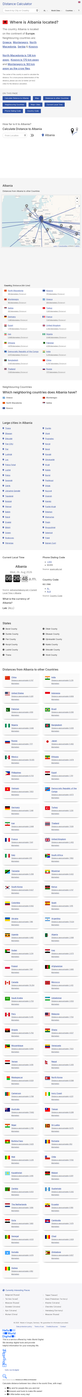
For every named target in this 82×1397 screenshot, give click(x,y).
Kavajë (48, 454)
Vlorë (47, 433)
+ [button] (77, 198)
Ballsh (7, 512)
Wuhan (11, 1314)
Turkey (49, 308)
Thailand (11, 369)
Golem (8, 533)
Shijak (47, 486)
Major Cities (35, 104)
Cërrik (7, 486)
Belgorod (12, 1295)
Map (37, 98)
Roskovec (9, 538)
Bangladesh (13, 360)
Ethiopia (11, 343)
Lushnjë (8, 454)
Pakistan (50, 343)
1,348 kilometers (18, 320)
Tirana (8, 428)
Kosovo (33, 46)
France (49, 317)
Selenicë (49, 533)
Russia (49, 369)
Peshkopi (49, 480)
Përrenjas (9, 543)
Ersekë (8, 522)
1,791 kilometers (17, 329)
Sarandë (8, 480)
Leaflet (55, 246)
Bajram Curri (50, 543)
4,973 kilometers (18, 355)
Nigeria (49, 334)
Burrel (47, 475)
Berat (47, 449)
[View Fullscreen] (77, 206)
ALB (49, 591)
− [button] (77, 201)
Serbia (22, 46)
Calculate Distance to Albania (17, 98)
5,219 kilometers (56, 355)
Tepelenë (9, 496)
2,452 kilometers (56, 329)
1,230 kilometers (56, 311)
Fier (6, 449)
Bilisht (7, 527)
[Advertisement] (61, 42)
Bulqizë (8, 501)
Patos (7, 475)
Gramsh (48, 496)
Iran (9, 334)
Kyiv (11, 1310)
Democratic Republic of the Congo (23, 351)
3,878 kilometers (18, 346)
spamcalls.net (56, 569)
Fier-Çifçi (9, 444)
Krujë (47, 465)
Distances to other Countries (57, 98)
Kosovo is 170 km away (25, 59)
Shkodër (8, 439)
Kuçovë (48, 491)
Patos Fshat (10, 465)
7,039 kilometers (18, 372)
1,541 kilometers (56, 320)
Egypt (10, 325)
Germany (12, 317)
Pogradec (49, 439)
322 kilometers (17, 311)
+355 (49, 562)
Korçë (47, 444)
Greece (7, 42)
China (48, 360)
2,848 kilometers (18, 337)
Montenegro (20, 42)
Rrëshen (48, 512)
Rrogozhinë (50, 527)
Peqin (47, 522)
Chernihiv (53, 1307)
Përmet (8, 506)
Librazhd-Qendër (12, 491)
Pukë (47, 538)
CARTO (77, 246)
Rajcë (7, 517)
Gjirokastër (50, 459)
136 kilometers (17, 294)
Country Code (33, 111)
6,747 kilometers (56, 363)
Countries (69, 11)
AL (45, 11)
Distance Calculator (17, 4)
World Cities (55, 11)
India (48, 351)
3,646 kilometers (56, 337)
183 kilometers (17, 303)
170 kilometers (55, 294)
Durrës (48, 428)
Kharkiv (52, 1303)
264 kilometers (55, 303)
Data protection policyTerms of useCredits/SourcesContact (41, 1326)
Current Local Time (54, 104)
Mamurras (49, 517)
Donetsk (12, 1307)
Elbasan (8, 433)
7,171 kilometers (55, 372)
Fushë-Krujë (50, 506)
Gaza (56, 1299)
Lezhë (8, 470)
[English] (79, 2)
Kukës (48, 470)
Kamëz (48, 501)
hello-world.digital (12, 1370)
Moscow (12, 1303)
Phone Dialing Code (13, 111)
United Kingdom (53, 325)
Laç (6, 459)
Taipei (51, 1295)
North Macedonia (15, 291)
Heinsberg (54, 1310)
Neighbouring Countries (14, 104)
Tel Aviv (11, 1299)
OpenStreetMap (63, 246)
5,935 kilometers (18, 363)
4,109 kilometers (56, 346)
